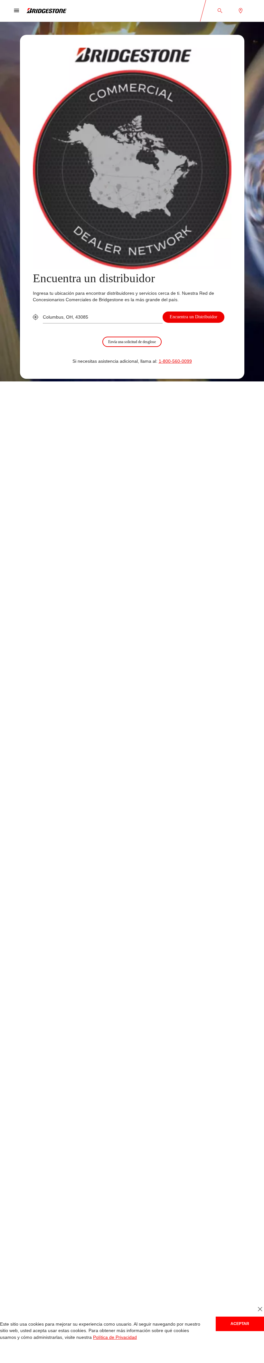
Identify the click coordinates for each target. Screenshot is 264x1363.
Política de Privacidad (79, 1337)
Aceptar (239, 1323)
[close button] (260, 1309)
